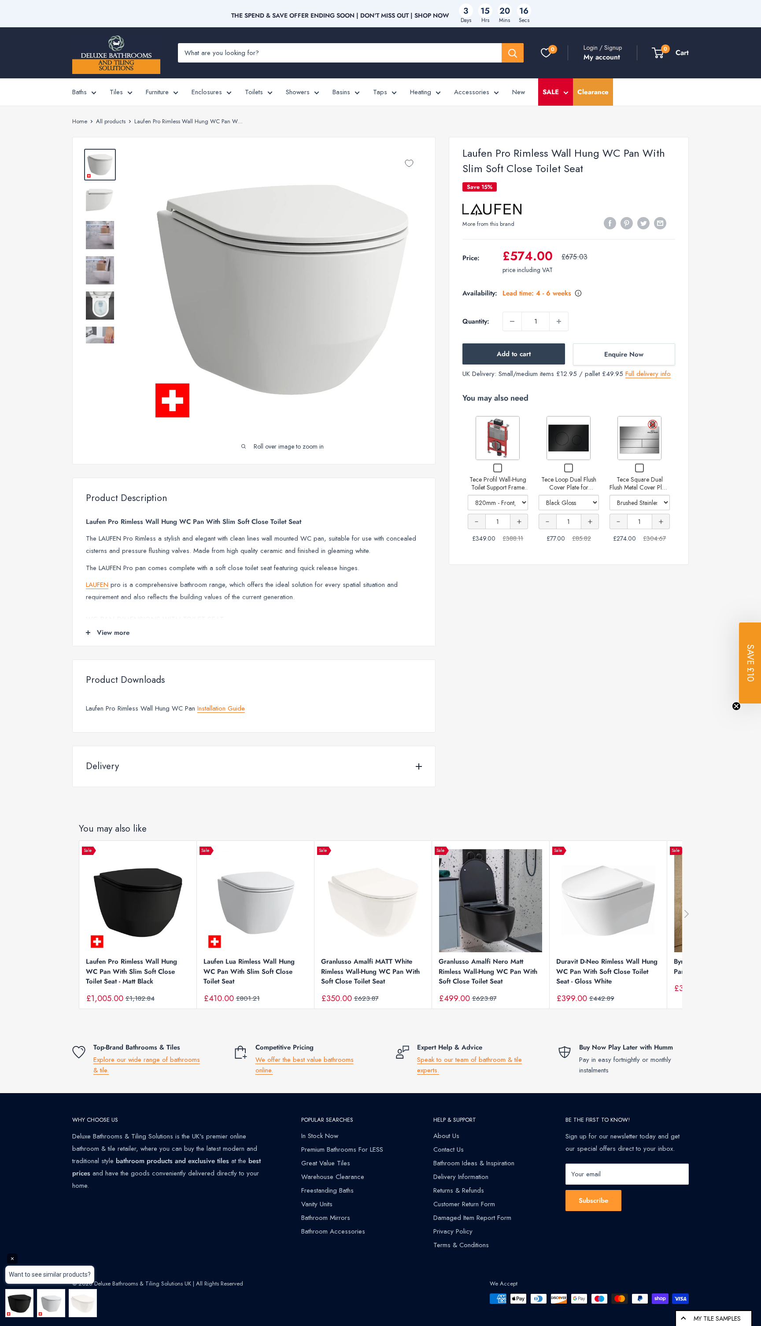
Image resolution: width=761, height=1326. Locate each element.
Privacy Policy (453, 1231)
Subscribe (593, 1200)
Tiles (116, 92)
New (518, 92)
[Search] (513, 53)
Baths (79, 92)
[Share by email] (660, 223)
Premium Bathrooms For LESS (342, 1149)
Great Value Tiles (325, 1163)
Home (79, 121)
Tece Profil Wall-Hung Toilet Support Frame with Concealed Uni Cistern (497, 491)
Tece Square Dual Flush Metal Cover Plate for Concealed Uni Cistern (639, 491)
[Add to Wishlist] (409, 163)
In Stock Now (319, 1136)
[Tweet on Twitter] (643, 223)
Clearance (593, 92)
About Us (446, 1136)
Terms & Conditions (461, 1245)
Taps (380, 92)
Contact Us (448, 1149)
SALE (551, 92)
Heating (420, 92)
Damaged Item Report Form (472, 1218)
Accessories (471, 92)
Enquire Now (623, 354)
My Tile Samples (717, 1318)
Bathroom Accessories (333, 1231)
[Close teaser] (736, 706)
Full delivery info (648, 374)
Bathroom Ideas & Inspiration (473, 1163)
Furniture (157, 92)
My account (602, 57)
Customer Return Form (464, 1204)
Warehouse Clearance (332, 1177)
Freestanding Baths (327, 1190)
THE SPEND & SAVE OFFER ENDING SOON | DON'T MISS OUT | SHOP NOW (340, 15)
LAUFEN (97, 584)
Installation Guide (221, 708)
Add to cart (514, 354)
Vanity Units (316, 1204)
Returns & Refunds (458, 1190)
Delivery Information (460, 1177)
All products (111, 121)
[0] (546, 53)
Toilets (254, 92)
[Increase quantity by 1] (559, 321)
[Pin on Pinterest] (627, 223)
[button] (750, 663)
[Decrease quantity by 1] (512, 321)
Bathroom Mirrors (325, 1218)
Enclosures (207, 92)
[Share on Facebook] (610, 223)
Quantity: (475, 321)
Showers (298, 92)
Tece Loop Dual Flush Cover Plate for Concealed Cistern (568, 487)
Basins (341, 92)
